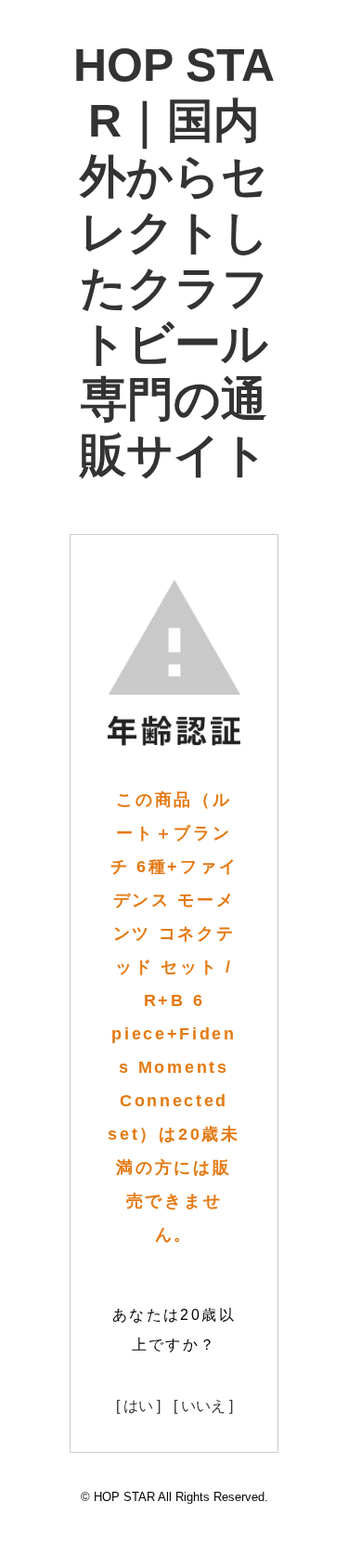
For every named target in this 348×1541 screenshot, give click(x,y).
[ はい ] (138, 1406)
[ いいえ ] (203, 1406)
